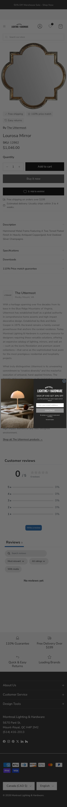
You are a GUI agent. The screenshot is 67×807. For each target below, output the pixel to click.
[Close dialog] (64, 381)
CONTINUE (50, 410)
